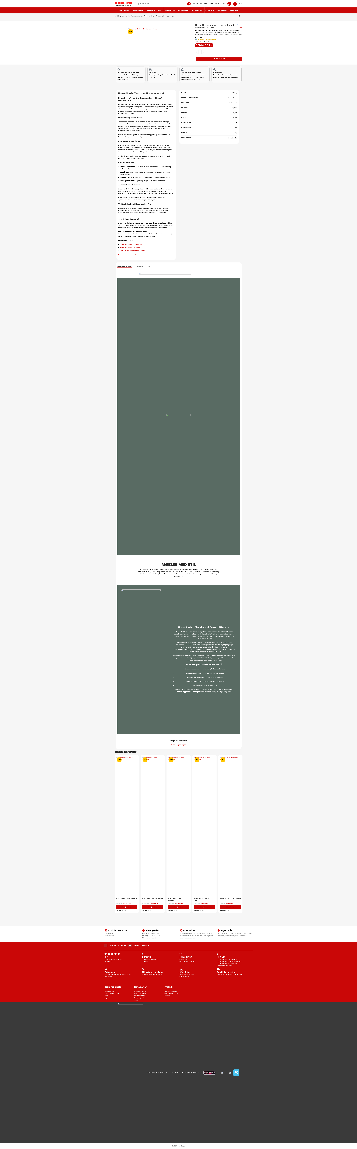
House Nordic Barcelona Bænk (230, 898)
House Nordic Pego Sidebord (130, 247)
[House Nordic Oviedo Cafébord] (204, 827)
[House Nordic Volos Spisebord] (152, 827)
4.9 (106, 957)
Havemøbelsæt (137, 16)
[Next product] (241, 16)
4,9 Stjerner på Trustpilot (129, 72)
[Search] (189, 4)
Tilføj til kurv (219, 59)
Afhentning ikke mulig (191, 72)
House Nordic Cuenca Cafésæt (126, 898)
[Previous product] (237, 16)
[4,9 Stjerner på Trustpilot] (119, 69)
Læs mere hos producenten (128, 255)
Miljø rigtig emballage (152, 972)
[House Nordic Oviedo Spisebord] (178, 827)
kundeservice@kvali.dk (192, 1072)
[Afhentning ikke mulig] (182, 69)
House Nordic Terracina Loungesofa (132, 251)
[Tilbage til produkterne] (239, 16)
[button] (126, 907)
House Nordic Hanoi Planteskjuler (131, 244)
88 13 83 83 (113, 945)
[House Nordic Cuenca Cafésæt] (126, 827)
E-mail (136, 945)
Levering (153, 72)
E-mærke (146, 957)
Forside (117, 16)
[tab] (124, 266)
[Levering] (150, 69)
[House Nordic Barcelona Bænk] (230, 827)
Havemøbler (126, 16)
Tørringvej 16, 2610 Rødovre (155, 1072)
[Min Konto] (229, 4)
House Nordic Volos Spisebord (152, 898)
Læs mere (198, 37)
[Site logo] (124, 4)
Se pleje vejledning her (178, 745)
